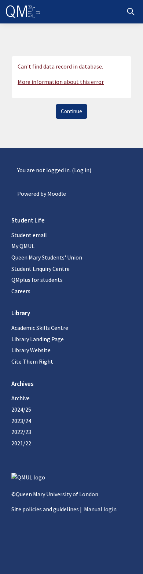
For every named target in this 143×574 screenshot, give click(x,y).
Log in (81, 170)
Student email (29, 235)
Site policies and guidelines (45, 509)
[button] (130, 11)
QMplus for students (37, 279)
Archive (20, 398)
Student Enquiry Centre (40, 268)
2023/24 (21, 420)
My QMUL (22, 246)
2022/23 (21, 431)
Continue (71, 111)
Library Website (31, 350)
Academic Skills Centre (39, 327)
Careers (20, 291)
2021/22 (21, 443)
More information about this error (61, 81)
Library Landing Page (37, 339)
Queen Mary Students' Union (46, 257)
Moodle (56, 193)
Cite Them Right (32, 361)
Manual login (100, 509)
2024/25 (21, 409)
